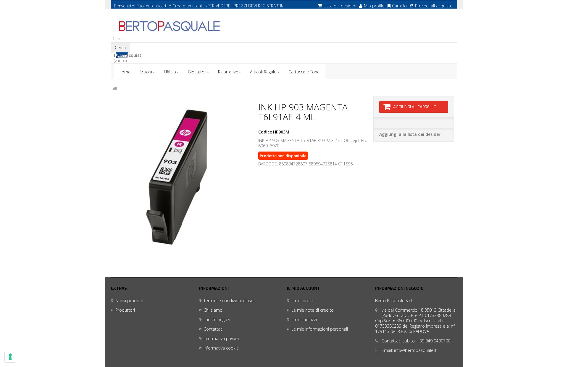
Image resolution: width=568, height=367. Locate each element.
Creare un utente (188, 6)
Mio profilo (374, 6)
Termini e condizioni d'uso (229, 300)
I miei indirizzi (304, 319)
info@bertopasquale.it (415, 350)
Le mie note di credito (312, 310)
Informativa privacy (221, 338)
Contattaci (213, 329)
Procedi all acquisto (434, 6)
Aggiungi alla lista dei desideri (410, 134)
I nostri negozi (217, 319)
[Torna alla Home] (115, 88)
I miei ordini (302, 300)
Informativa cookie (221, 348)
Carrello (399, 6)
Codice (265, 132)
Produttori (125, 310)
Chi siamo (213, 310)
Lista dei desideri (340, 6)
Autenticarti (156, 6)
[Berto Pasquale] (168, 26)
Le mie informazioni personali (319, 329)
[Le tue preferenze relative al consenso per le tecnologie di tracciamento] (10, 356)
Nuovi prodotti (129, 300)
